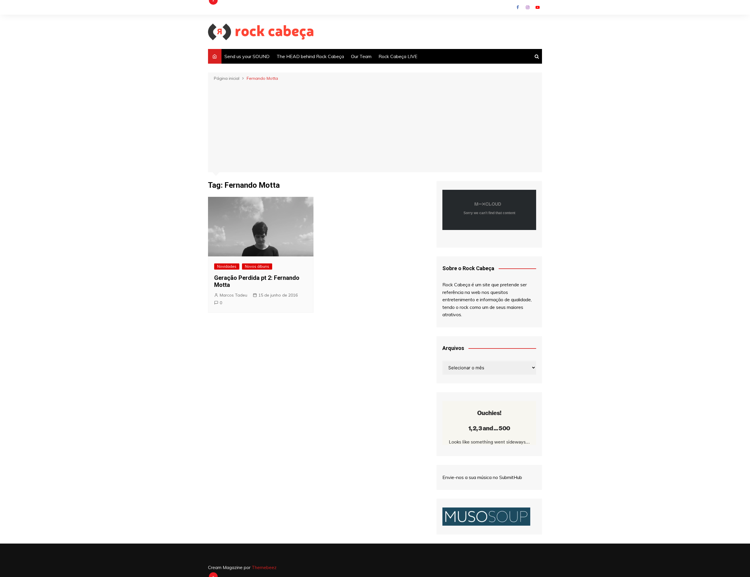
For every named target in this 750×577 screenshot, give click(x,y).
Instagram (527, 7)
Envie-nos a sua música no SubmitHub (482, 477)
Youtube (537, 7)
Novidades (226, 266)
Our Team (361, 56)
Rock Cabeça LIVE (398, 56)
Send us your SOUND (247, 56)
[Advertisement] (375, 126)
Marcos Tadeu (233, 295)
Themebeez (264, 567)
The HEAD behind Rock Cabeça (310, 56)
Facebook (517, 7)
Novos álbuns (257, 266)
